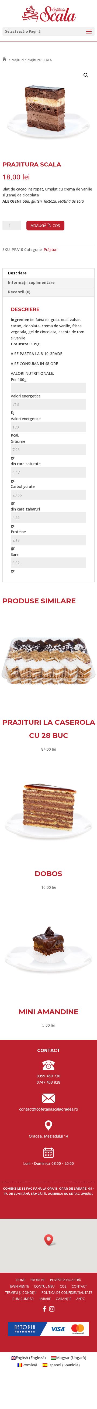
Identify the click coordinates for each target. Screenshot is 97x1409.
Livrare (45, 1298)
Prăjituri (17, 59)
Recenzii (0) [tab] (19, 291)
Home (20, 1280)
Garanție (63, 1298)
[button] (86, 75)
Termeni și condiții (20, 1292)
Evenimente (19, 1286)
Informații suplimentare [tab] (31, 282)
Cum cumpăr (23, 1298)
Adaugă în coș (45, 225)
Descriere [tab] (17, 272)
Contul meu (44, 1286)
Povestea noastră (65, 1280)
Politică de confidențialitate (66, 1292)
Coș (63, 1286)
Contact (79, 1286)
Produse (37, 1280)
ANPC (80, 1298)
